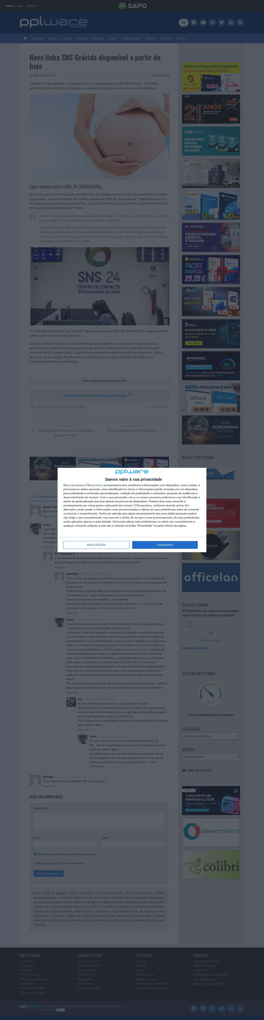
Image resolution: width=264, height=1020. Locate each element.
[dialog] (132, 510)
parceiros (97, 485)
